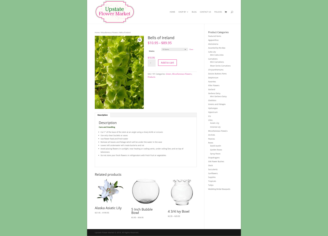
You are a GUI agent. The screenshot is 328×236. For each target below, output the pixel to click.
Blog (194, 12)
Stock (210, 165)
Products (151, 77)
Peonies (211, 139)
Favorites (212, 81)
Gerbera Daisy (214, 93)
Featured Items (214, 36)
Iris (209, 116)
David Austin (215, 146)
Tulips (210, 185)
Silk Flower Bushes (216, 161)
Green (168, 74)
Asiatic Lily (214, 123)
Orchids (211, 135)
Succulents (213, 169)
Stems (151, 51)
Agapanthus (213, 40)
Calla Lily (212, 52)
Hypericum (213, 112)
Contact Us (205, 12)
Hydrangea (213, 108)
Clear (191, 49)
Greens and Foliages (217, 104)
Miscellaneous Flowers (109, 32)
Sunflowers (213, 173)
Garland (211, 89)
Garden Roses (216, 149)
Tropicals (212, 181)
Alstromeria (213, 44)
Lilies (210, 120)
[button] (139, 40)
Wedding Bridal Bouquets (219, 189)
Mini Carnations (217, 62)
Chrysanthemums (215, 69)
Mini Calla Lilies (217, 55)
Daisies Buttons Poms (217, 73)
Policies (218, 12)
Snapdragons (214, 157)
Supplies (212, 177)
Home (172, 12)
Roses (210, 142)
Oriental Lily (215, 127)
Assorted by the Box (216, 48)
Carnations (213, 59)
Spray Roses (215, 153)
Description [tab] (103, 115)
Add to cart (167, 62)
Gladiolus (212, 100)
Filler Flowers (213, 85)
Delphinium (213, 77)
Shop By (182, 12)
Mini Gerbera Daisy (218, 96)
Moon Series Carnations (220, 66)
